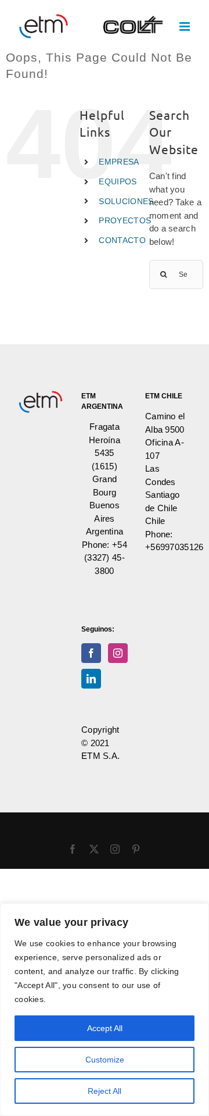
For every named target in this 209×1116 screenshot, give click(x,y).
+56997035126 (174, 547)
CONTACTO (122, 240)
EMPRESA (119, 161)
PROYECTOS (125, 220)
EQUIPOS (117, 181)
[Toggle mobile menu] (185, 26)
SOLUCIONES (126, 201)
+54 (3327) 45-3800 (105, 558)
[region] (104, 1009)
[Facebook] (91, 653)
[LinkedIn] (91, 679)
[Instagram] (118, 653)
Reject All (104, 1091)
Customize (104, 1059)
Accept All (104, 1028)
